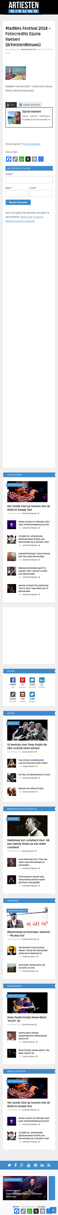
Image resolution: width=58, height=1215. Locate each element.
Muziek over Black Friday (31, 788)
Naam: (8, 187)
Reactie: (9, 174)
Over (12, 105)
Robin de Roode (29, 939)
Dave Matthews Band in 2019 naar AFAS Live (24, 1195)
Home (16, 1206)
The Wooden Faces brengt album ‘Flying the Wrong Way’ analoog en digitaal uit (33, 950)
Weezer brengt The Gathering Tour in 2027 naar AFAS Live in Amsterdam (33, 588)
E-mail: (32, 187)
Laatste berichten (31, 105)
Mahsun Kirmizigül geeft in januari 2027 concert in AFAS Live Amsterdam (33, 571)
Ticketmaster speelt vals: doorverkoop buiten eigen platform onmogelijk (32, 879)
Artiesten (13, 723)
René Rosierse (29, 957)
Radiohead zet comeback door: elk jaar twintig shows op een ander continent (28, 844)
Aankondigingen (16, 485)
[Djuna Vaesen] (14, 123)
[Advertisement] (29, 347)
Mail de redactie (31, 144)
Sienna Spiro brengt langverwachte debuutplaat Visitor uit (33, 1036)
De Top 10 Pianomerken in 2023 (34, 774)
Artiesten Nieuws (29, 513)
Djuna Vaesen (27, 49)
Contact (41, 1206)
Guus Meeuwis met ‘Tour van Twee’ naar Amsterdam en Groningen (33, 862)
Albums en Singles (17, 910)
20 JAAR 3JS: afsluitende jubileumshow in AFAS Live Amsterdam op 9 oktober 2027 (34, 539)
